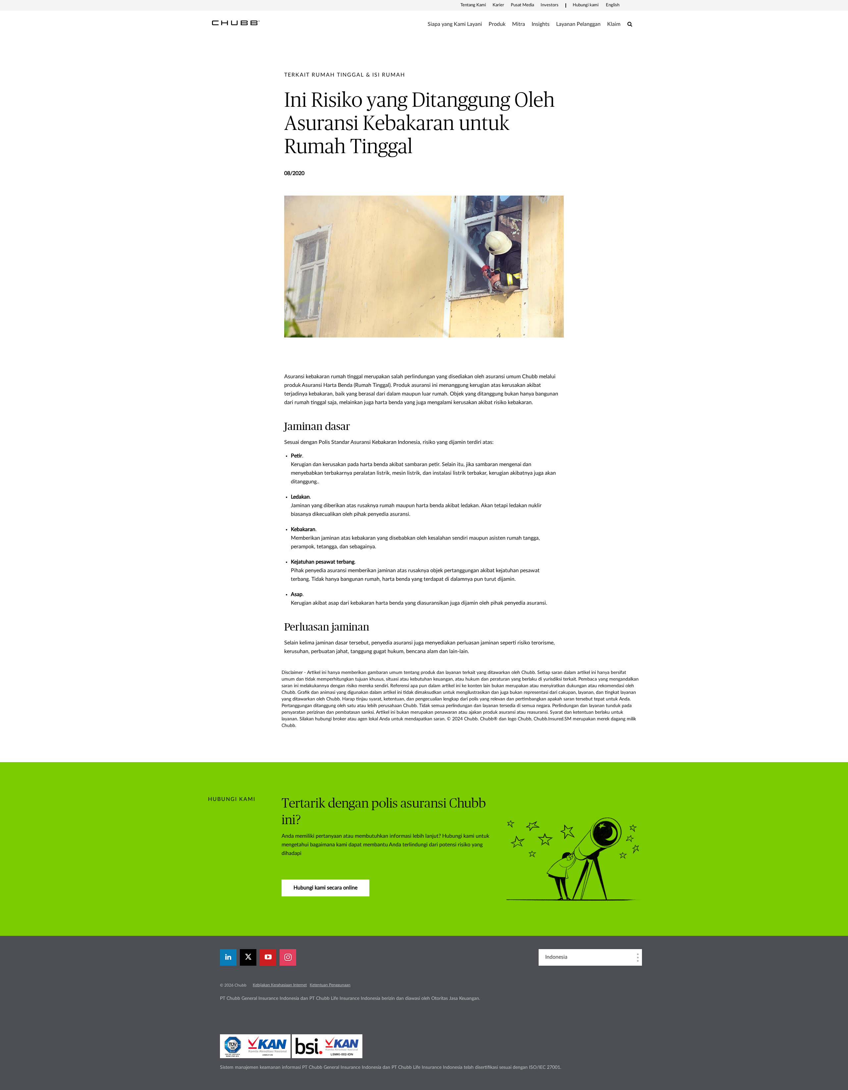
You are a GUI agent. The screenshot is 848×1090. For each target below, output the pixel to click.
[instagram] (288, 957)
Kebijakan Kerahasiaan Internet (280, 985)
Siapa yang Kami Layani (455, 24)
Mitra (518, 24)
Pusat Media (522, 5)
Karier (498, 5)
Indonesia (556, 957)
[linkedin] (228, 957)
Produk (497, 24)
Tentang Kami (473, 5)
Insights (541, 24)
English (612, 5)
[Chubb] (236, 22)
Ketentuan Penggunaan (330, 985)
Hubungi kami (586, 5)
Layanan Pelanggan (578, 24)
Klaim (613, 24)
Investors (549, 5)
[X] (248, 957)
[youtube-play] (268, 957)
